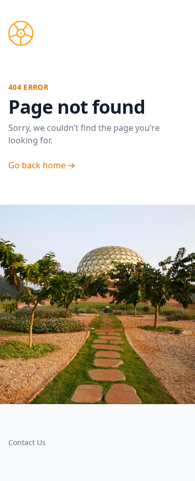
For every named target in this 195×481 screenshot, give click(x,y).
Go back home (41, 165)
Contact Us (27, 442)
